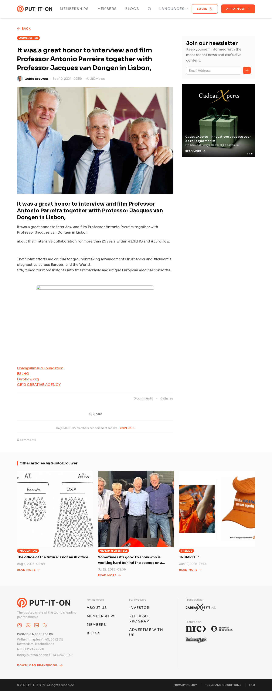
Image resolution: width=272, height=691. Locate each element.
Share (97, 414)
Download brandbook (37, 665)
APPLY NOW (235, 8)
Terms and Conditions (223, 685)
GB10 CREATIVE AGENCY (39, 385)
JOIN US (125, 428)
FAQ (252, 685)
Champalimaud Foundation (40, 368)
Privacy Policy (185, 685)
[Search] (149, 9)
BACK (26, 29)
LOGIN (202, 8)
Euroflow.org (28, 379)
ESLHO (23, 373)
